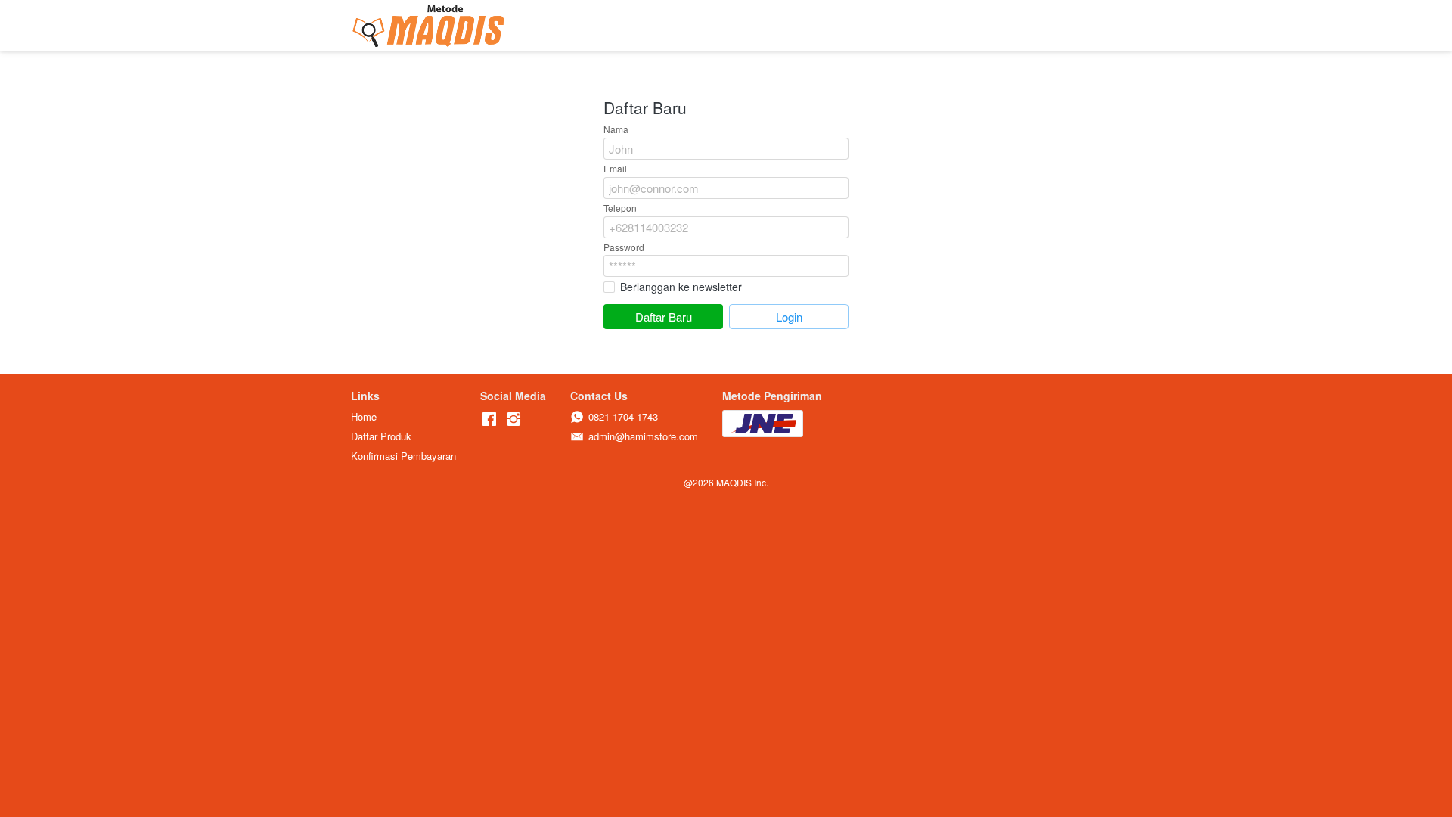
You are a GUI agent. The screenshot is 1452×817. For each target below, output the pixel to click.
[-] (489, 419)
